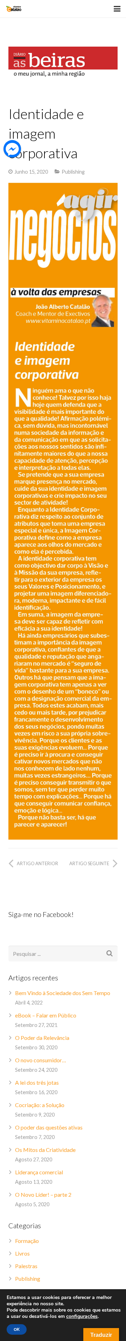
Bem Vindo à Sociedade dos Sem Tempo (62, 992)
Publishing (73, 172)
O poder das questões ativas (49, 1127)
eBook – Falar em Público (45, 1015)
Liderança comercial (39, 1172)
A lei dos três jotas (37, 1082)
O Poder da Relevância (42, 1037)
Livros (22, 1253)
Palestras (26, 1266)
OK (17, 1329)
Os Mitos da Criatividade (45, 1149)
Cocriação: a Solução (39, 1105)
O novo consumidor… (40, 1060)
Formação (27, 1240)
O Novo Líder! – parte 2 (43, 1194)
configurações (82, 1316)
